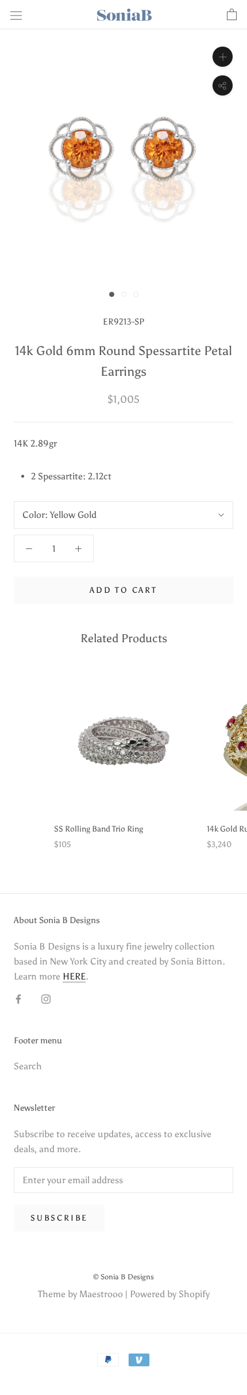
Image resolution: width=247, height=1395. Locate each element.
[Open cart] (232, 15)
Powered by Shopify (170, 1294)
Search (28, 1066)
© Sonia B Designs (123, 1276)
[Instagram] (46, 998)
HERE (74, 976)
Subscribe (59, 1218)
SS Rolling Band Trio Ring (98, 829)
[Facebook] (18, 998)
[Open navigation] (16, 15)
